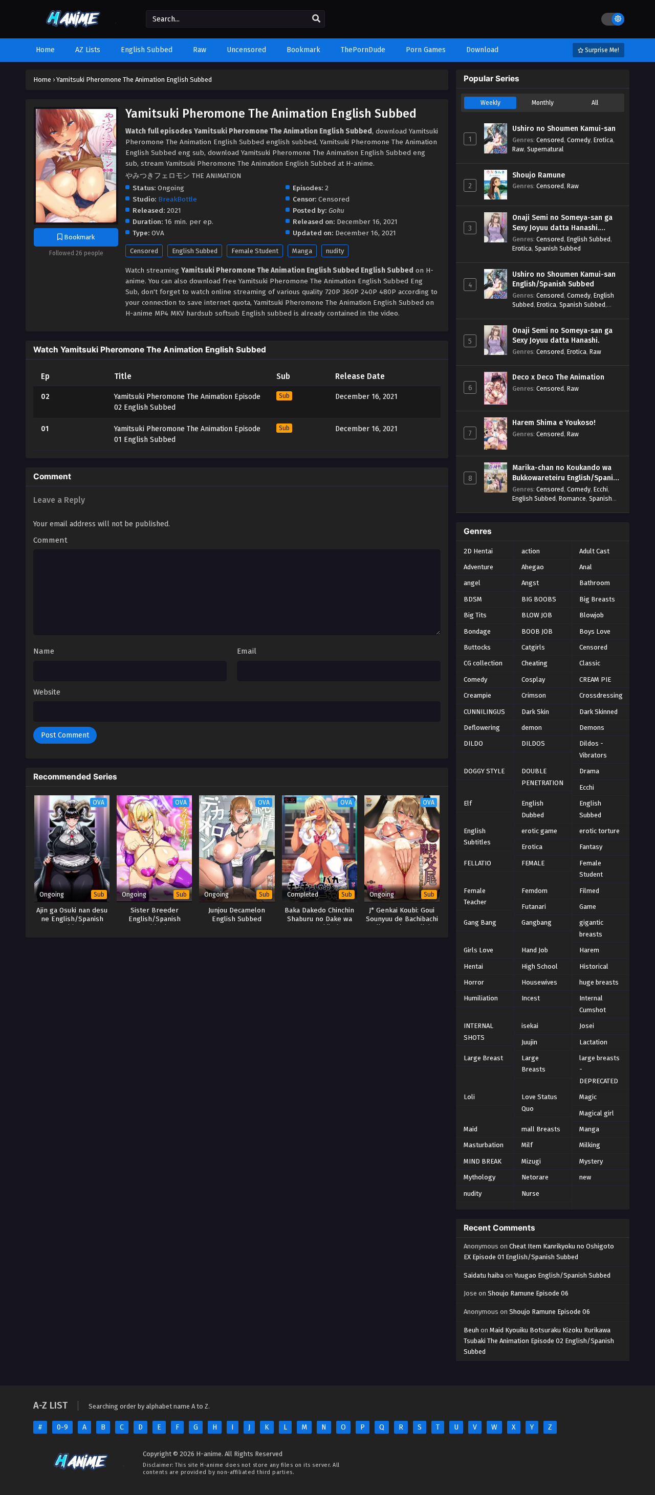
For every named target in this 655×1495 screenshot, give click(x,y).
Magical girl (596, 1113)
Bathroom (594, 583)
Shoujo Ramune (538, 175)
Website (46, 692)
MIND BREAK (482, 1161)
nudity (335, 251)
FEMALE (532, 863)
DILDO (473, 743)
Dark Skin (535, 712)
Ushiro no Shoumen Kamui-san (564, 128)
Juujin (529, 1042)
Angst (530, 583)
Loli (469, 1097)
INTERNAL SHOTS (478, 1031)
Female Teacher (475, 896)
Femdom (534, 891)
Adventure (478, 567)
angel (472, 583)
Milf (527, 1145)
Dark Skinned (598, 712)
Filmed (589, 891)
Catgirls (533, 647)
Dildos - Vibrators (593, 749)
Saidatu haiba (484, 1275)
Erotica (603, 140)
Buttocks (477, 647)
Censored (144, 251)
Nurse (530, 1193)
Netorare (535, 1177)
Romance (572, 498)
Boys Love (594, 631)
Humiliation (481, 998)
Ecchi (601, 489)
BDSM (473, 599)
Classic (589, 663)
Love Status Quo (539, 1102)
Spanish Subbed (558, 248)
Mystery (591, 1161)
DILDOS (533, 743)
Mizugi (531, 1161)
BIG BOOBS (538, 599)
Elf (468, 803)
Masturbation (484, 1145)
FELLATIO (477, 863)
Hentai (473, 966)
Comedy (579, 140)
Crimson (533, 695)
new (585, 1177)
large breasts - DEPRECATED (599, 1069)
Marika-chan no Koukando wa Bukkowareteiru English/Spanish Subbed (566, 473)
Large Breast (483, 1058)
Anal (585, 567)
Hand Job (534, 950)
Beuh (471, 1330)
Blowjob (591, 615)
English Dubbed (532, 808)
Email (246, 651)
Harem (589, 950)
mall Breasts (540, 1129)
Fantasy (590, 847)
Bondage (477, 631)
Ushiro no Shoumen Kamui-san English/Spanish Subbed (564, 279)
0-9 (62, 1427)
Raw (518, 149)
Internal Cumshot (592, 1003)
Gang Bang (480, 922)
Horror (474, 982)
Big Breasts (597, 599)
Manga (302, 251)
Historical (593, 966)
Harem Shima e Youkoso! (554, 422)
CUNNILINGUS (484, 712)
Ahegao (532, 567)
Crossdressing (601, 695)
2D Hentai (478, 551)
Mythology (479, 1177)
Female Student (254, 251)
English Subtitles (477, 836)
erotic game (539, 831)
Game (587, 906)
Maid (470, 1129)
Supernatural (545, 149)
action (530, 551)
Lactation (593, 1042)
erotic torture (599, 831)
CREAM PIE (595, 679)
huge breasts (599, 982)
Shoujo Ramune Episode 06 (528, 1293)
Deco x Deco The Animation (558, 377)
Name (43, 651)
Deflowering (482, 727)
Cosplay (533, 679)
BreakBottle (177, 199)
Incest (530, 998)
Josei (586, 1026)
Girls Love (478, 950)
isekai (529, 1026)
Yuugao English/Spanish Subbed (562, 1275)
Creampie (477, 695)
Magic (588, 1097)
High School (539, 966)
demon (531, 727)
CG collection (483, 663)
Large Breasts (533, 1063)
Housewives (539, 982)
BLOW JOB (536, 615)
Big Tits (475, 615)
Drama (589, 771)
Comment (50, 540)
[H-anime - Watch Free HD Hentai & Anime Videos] (75, 29)
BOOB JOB (537, 631)
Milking (589, 1145)
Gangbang (536, 922)
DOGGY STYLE (484, 771)
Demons (591, 727)
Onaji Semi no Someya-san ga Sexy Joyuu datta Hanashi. (562, 335)
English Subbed (194, 251)
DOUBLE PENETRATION (542, 776)
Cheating (534, 663)
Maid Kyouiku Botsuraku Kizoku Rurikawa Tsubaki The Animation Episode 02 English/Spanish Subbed (539, 1340)
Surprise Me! (601, 50)
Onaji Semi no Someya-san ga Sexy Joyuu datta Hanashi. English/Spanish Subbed (562, 223)
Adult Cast (594, 551)
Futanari (533, 906)
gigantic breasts (591, 928)
